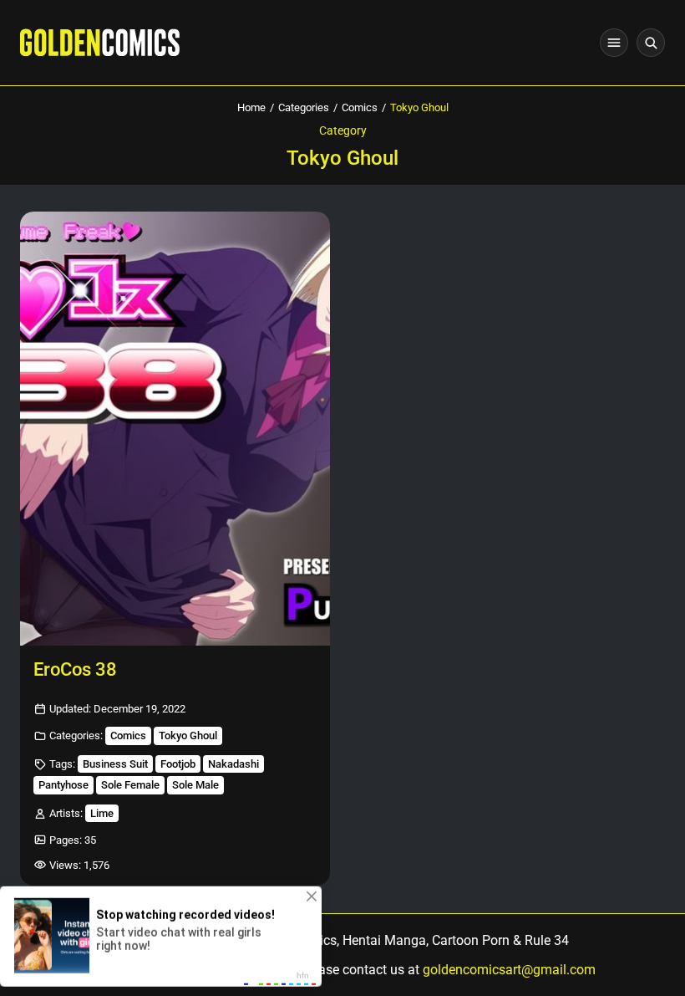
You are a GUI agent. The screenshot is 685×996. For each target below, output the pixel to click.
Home (251, 107)
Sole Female (130, 785)
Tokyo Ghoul (188, 735)
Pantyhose (63, 785)
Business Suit (115, 764)
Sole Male (195, 785)
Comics (360, 107)
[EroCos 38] (175, 429)
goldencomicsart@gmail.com (509, 970)
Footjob (177, 764)
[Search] (651, 42)
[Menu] (614, 42)
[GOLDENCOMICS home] (100, 43)
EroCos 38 (75, 669)
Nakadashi (233, 764)
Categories (303, 107)
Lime (102, 813)
